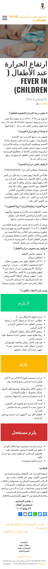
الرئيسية (24, 542)
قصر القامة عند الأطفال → (14, 531)
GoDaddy (41, 563)
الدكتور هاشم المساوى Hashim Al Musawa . (27, 18)
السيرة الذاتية (24, 551)
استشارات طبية (24, 548)
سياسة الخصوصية (24, 556)
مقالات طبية (24, 545)
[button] (4, 18)
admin (43, 103)
